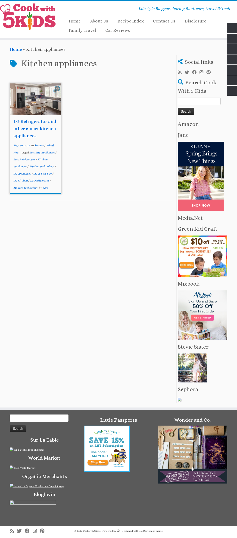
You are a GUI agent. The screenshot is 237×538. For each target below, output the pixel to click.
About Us (99, 21)
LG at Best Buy (42, 173)
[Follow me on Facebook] (196, 72)
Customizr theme (153, 530)
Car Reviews (117, 30)
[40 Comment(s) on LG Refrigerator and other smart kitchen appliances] (58, 92)
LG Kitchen (20, 180)
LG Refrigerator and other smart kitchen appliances (34, 128)
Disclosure (195, 21)
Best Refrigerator (24, 159)
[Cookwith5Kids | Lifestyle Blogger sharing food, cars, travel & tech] (28, 16)
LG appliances (22, 173)
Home (75, 21)
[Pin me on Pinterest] (210, 72)
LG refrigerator (40, 180)
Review (39, 145)
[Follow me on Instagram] (203, 72)
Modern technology (26, 187)
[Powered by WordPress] (118, 530)
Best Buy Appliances (42, 152)
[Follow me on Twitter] (188, 72)
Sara (45, 187)
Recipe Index (130, 21)
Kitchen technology (42, 166)
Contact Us (164, 21)
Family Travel (82, 30)
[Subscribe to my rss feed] (181, 72)
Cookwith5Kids (92, 530)
